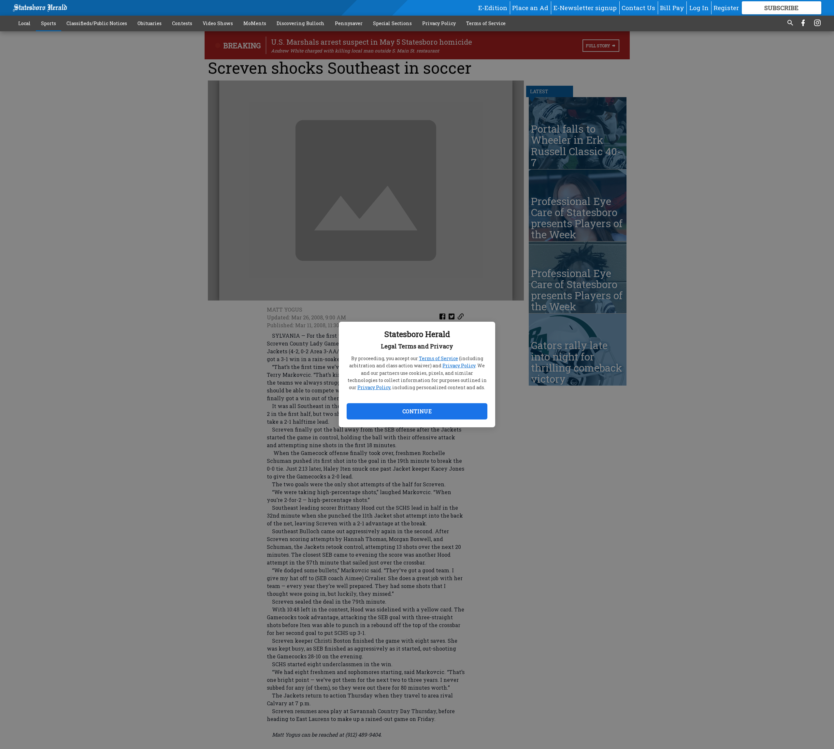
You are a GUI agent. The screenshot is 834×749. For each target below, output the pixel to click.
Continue (417, 411)
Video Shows (218, 23)
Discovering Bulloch (300, 23)
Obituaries (149, 23)
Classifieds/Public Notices (96, 23)
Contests (182, 23)
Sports (48, 23)
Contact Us (638, 8)
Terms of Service (438, 358)
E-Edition (492, 8)
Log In (699, 8)
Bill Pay (672, 8)
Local (24, 23)
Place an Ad (530, 8)
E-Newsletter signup (585, 8)
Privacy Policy (458, 365)
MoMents (254, 23)
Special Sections (392, 23)
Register (726, 8)
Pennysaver (349, 23)
